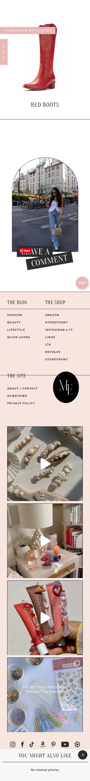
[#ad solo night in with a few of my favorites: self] (45, 540)
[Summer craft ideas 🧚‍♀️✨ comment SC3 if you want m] (45, 694)
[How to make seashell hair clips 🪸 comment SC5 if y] (45, 463)
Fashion (14, 315)
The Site (16, 376)
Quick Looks (18, 337)
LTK (48, 344)
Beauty (14, 322)
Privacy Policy (21, 403)
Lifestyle (16, 329)
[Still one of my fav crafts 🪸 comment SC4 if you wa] (45, 617)
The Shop (55, 302)
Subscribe (17, 396)
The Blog (17, 302)
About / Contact (22, 388)
